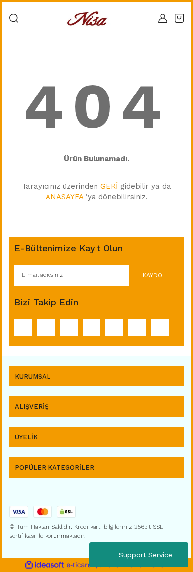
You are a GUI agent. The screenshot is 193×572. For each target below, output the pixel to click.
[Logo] (88, 18)
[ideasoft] (44, 565)
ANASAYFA (64, 196)
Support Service (145, 555)
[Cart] (179, 18)
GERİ (109, 186)
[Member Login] (162, 18)
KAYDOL (154, 275)
